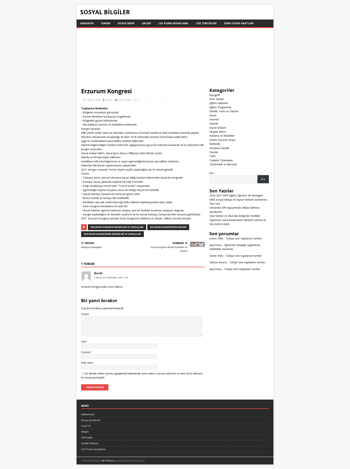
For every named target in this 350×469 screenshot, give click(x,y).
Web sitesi (87, 362)
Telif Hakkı (87, 437)
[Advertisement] (175, 59)
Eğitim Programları (220, 107)
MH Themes (108, 460)
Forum (105, 23)
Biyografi (214, 95)
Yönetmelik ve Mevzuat (223, 164)
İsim (83, 341)
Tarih (212, 156)
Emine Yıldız (216, 238)
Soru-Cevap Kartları (239, 23)
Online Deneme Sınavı (222, 140)
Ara (211, 173)
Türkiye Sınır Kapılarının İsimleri (244, 238)
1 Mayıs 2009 (93, 99)
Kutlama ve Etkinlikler (221, 135)
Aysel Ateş (215, 245)
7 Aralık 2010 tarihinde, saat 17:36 (111, 277)
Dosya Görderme (90, 420)
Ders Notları (125, 99)
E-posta (85, 352)
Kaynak (213, 123)
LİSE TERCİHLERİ (206, 23)
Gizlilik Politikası (90, 443)
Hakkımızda (87, 414)
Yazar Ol (85, 425)
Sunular (213, 152)
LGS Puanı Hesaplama (173, 23)
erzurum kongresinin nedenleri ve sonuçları (112, 234)
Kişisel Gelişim (217, 127)
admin (109, 99)
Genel (212, 115)
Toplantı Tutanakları (221, 160)
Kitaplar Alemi (217, 131)
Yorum (85, 314)
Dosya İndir (126, 23)
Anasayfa (87, 23)
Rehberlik (214, 144)
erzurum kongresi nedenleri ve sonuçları (117, 227)
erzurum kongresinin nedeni (168, 227)
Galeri (146, 23)
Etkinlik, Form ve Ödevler (224, 111)
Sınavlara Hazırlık (219, 148)
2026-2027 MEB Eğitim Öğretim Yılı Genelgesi (236, 195)
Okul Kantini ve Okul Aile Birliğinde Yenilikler (234, 216)
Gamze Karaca (218, 262)
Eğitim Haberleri (218, 103)
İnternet (214, 119)
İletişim (85, 431)
